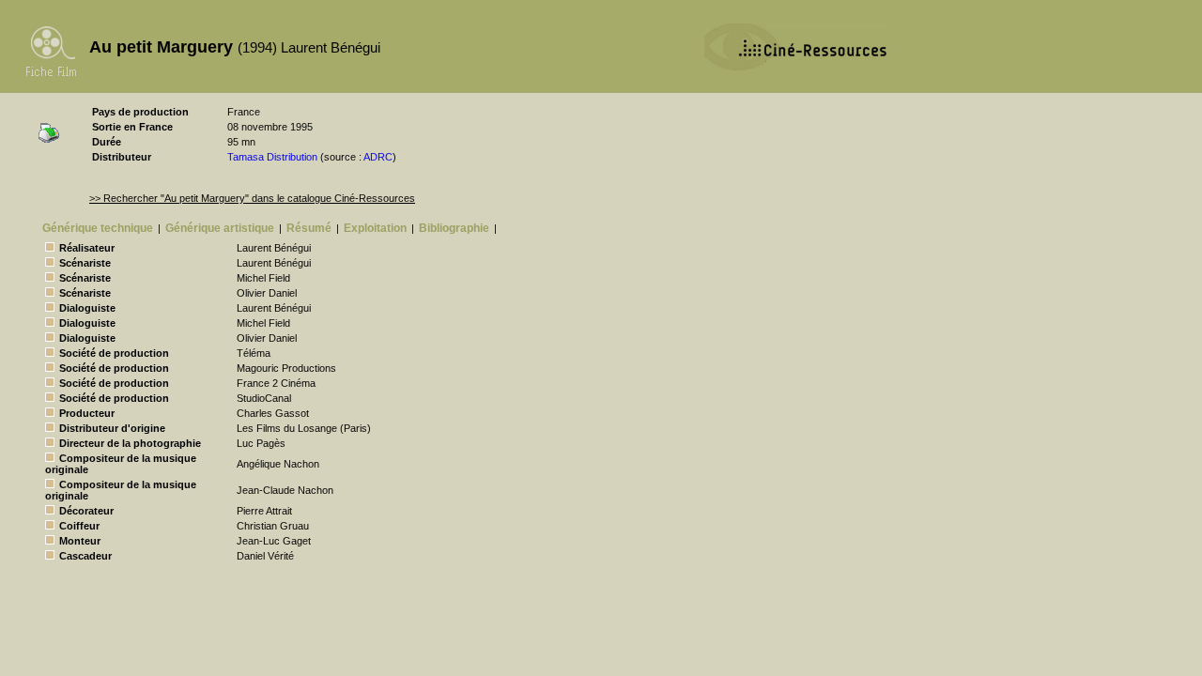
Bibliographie (454, 228)
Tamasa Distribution (272, 156)
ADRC (378, 156)
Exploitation (375, 228)
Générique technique (97, 228)
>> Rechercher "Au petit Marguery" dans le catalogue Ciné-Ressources (252, 198)
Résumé (308, 228)
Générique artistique (219, 228)
